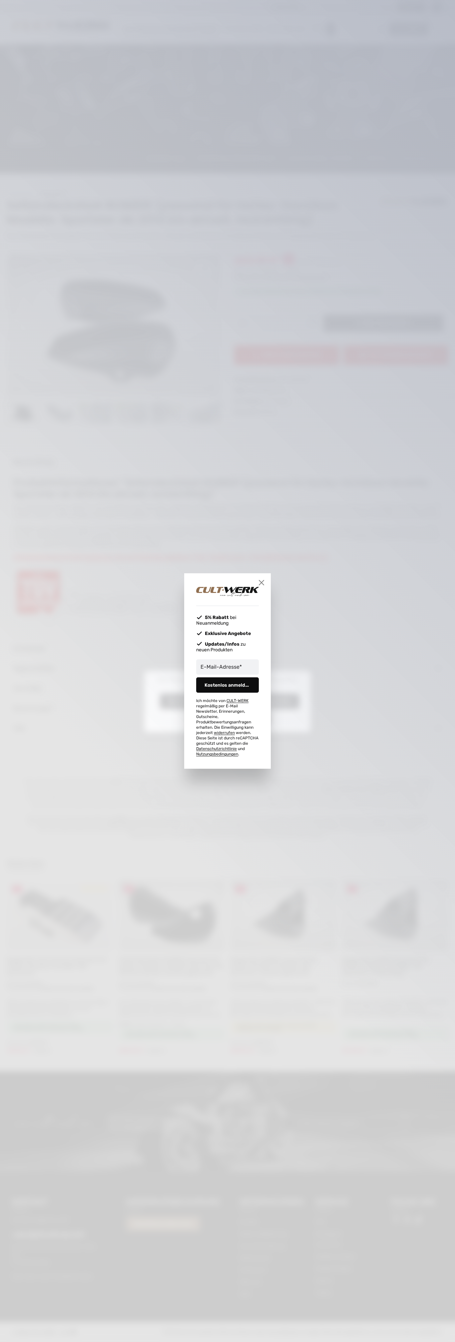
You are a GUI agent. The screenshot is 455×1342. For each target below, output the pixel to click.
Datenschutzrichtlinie (216, 748)
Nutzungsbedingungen (217, 754)
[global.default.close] (261, 583)
